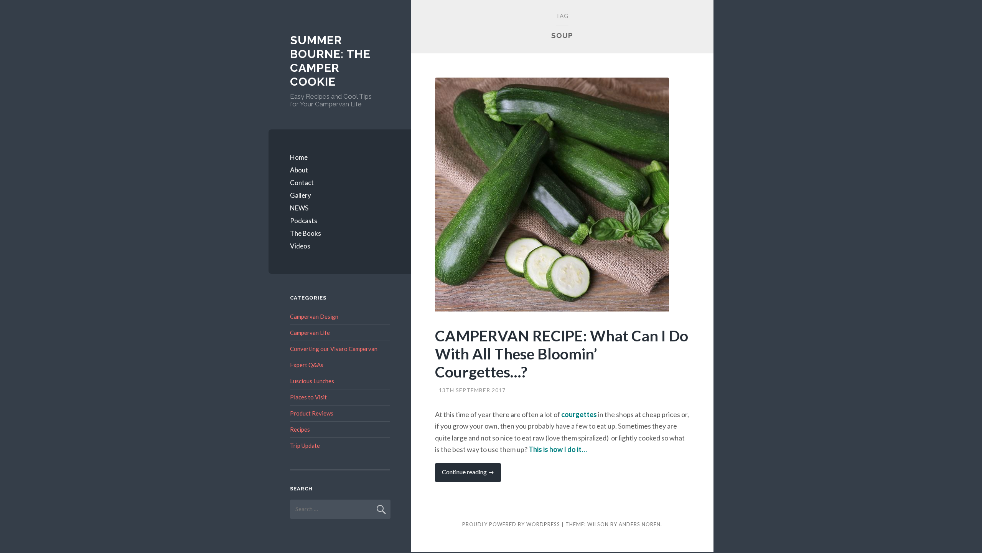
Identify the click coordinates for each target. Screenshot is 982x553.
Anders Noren (640, 524)
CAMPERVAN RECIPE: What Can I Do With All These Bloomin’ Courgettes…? (561, 354)
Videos (300, 246)
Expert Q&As (306, 364)
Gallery (300, 195)
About (299, 170)
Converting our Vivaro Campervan (333, 348)
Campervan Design (314, 316)
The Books (305, 233)
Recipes (300, 429)
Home (299, 157)
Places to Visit (308, 397)
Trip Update (305, 445)
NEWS (299, 208)
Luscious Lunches (312, 380)
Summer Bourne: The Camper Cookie (330, 60)
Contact (302, 183)
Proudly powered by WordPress (511, 524)
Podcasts (303, 221)
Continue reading (471, 475)
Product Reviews (311, 413)
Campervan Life (310, 332)
